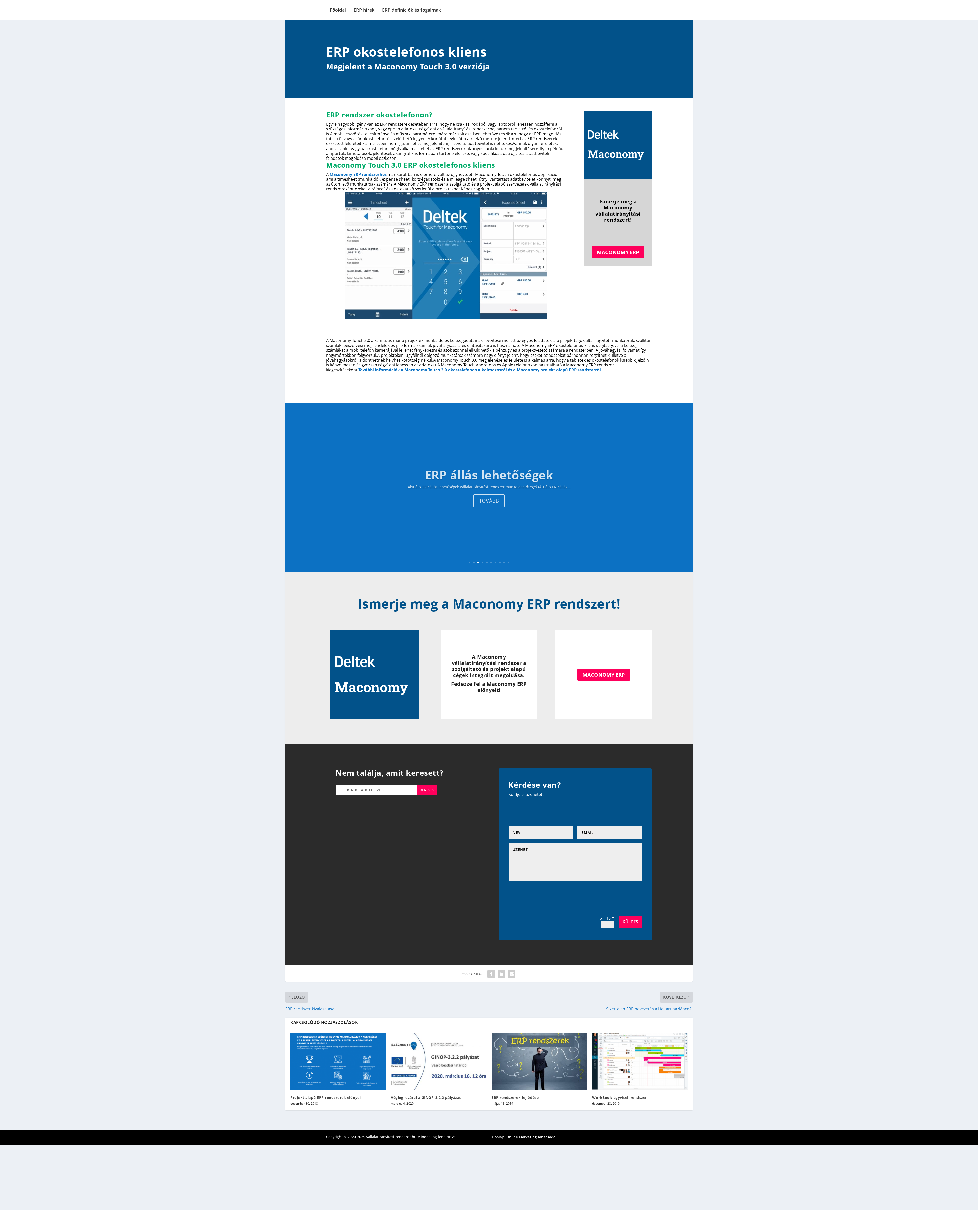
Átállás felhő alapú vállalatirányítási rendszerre (489, 475)
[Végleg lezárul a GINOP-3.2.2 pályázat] (438, 1061)
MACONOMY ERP (618, 252)
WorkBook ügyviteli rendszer (619, 1097)
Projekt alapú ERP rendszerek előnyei (325, 1097)
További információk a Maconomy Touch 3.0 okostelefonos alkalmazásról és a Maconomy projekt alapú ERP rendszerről (479, 370)
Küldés (630, 922)
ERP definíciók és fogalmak (411, 10)
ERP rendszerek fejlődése (515, 1097)
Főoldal (338, 10)
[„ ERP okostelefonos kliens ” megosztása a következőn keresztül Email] (512, 974)
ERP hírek (364, 10)
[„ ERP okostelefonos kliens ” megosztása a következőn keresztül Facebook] (491, 974)
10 (508, 562)
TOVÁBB (489, 500)
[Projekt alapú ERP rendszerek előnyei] (338, 1061)
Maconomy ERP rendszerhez (358, 174)
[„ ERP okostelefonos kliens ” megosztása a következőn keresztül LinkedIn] (501, 974)
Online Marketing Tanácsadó (531, 1137)
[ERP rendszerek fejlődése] (539, 1061)
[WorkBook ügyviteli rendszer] (640, 1061)
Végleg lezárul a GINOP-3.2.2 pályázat (426, 1097)
